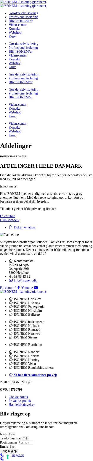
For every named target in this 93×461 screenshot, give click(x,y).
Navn (4, 434)
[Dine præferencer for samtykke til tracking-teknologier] (7, 457)
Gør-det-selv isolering (23, 13)
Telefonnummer (11, 438)
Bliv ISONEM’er (20, 21)
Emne (4, 446)
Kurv (12, 36)
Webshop (15, 32)
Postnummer (9, 442)
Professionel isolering (23, 17)
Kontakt (14, 28)
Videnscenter (17, 25)
